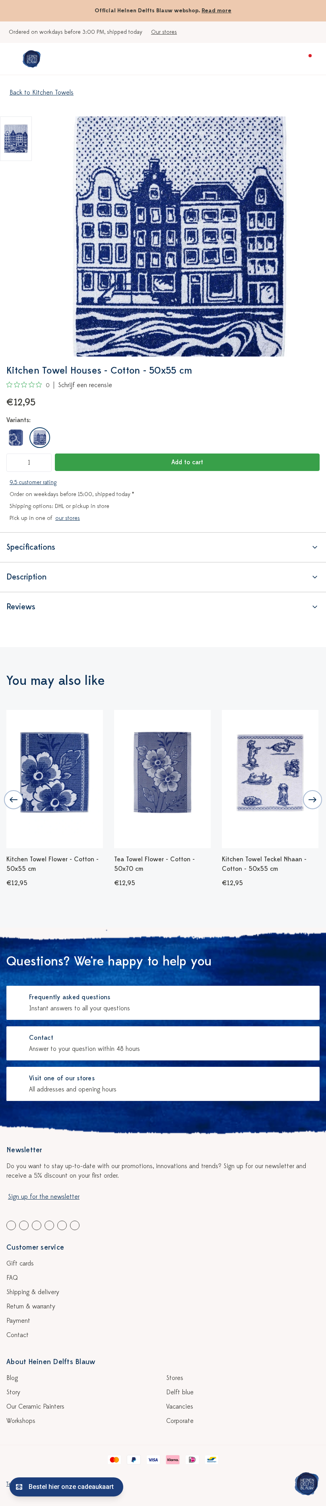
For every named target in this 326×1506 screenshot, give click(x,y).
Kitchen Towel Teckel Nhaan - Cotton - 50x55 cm (156, 864)
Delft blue (180, 1392)
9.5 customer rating (33, 482)
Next (312, 799)
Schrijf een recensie (85, 385)
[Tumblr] (49, 1225)
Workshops (20, 1421)
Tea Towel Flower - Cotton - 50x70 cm (46, 864)
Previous (13, 799)
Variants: (18, 420)
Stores (174, 1378)
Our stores (164, 32)
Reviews (20, 607)
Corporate (180, 1421)
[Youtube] (24, 1225)
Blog (12, 1378)
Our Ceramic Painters (35, 1407)
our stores (67, 518)
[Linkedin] (36, 1225)
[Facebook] (11, 1225)
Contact (17, 1335)
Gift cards (20, 1264)
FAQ (12, 1278)
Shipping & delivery (32, 1292)
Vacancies (179, 1407)
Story (13, 1392)
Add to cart (187, 462)
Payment (18, 1321)
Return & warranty (30, 1306)
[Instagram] (75, 1225)
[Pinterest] (62, 1225)
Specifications (30, 547)
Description (26, 577)
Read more (216, 10)
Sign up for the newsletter (44, 1197)
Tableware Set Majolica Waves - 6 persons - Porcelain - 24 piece (268, 864)
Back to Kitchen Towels (42, 93)
